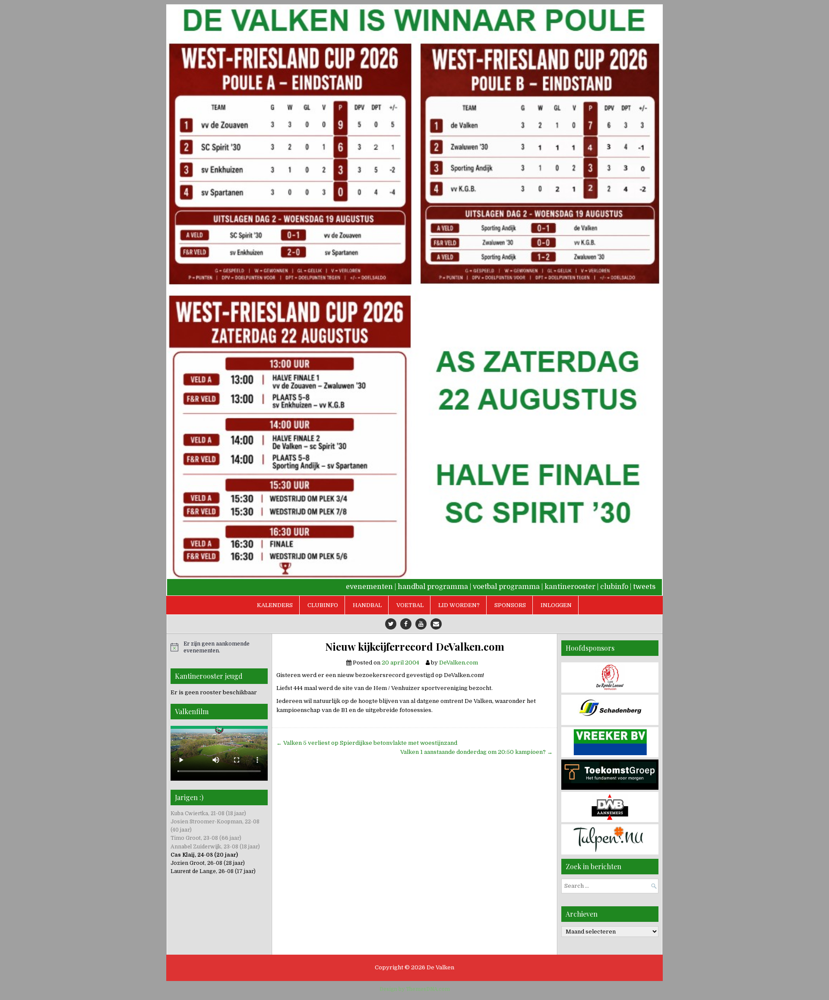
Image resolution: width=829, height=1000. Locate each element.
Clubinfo (322, 605)
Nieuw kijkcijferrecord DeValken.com (414, 646)
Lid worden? (459, 605)
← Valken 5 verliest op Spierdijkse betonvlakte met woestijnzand (366, 743)
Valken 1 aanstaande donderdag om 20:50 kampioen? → (476, 752)
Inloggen (556, 605)
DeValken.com (458, 662)
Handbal (367, 605)
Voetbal (410, 605)
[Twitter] (390, 624)
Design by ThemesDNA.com (415, 989)
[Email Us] (436, 624)
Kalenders (275, 605)
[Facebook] (405, 624)
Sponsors (510, 605)
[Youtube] (421, 624)
